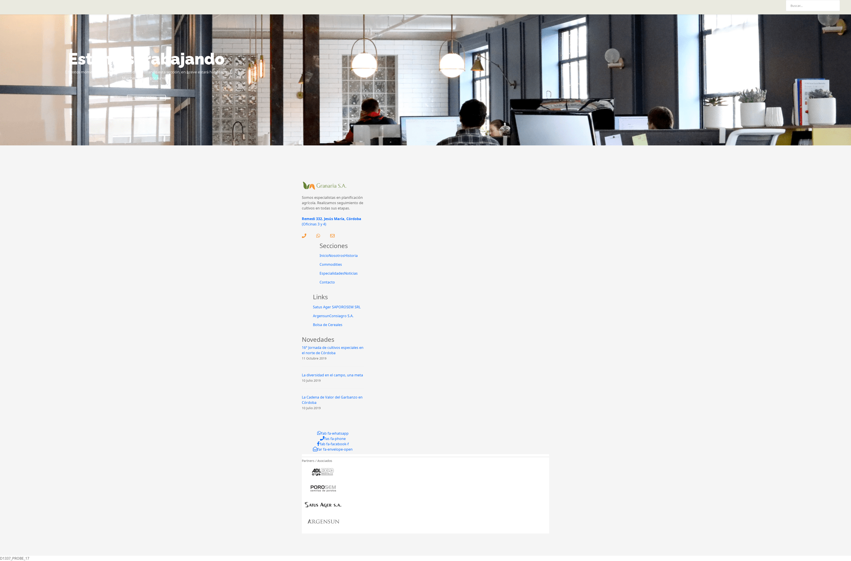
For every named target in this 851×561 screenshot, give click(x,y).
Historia (351, 255)
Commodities (331, 264)
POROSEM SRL (348, 307)
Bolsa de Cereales (327, 324)
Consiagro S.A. (341, 315)
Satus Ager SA (324, 307)
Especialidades (332, 273)
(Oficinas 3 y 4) (314, 224)
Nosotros (336, 255)
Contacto (327, 282)
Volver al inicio (146, 97)
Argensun (321, 315)
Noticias (351, 273)
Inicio (324, 255)
